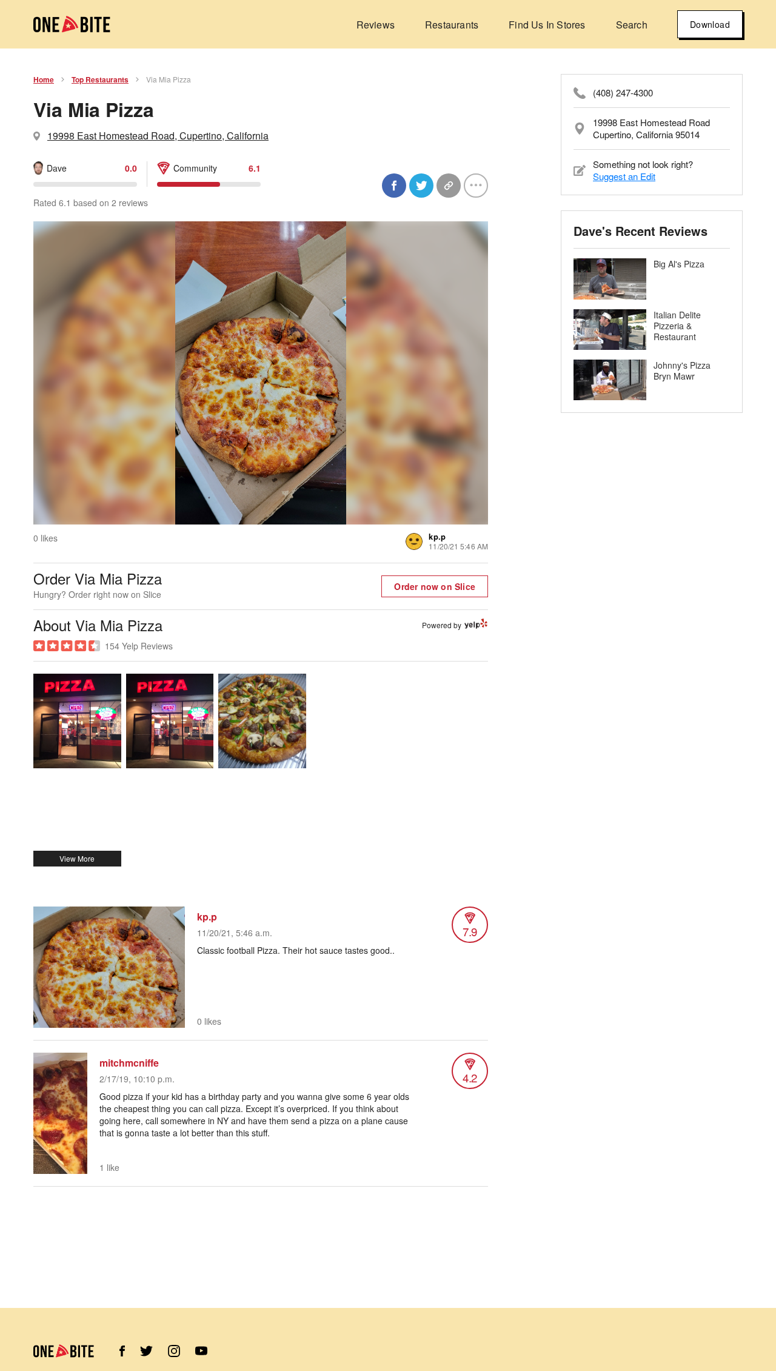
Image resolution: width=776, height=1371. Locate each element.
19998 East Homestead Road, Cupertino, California (158, 135)
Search (631, 24)
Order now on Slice (434, 586)
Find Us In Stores (547, 24)
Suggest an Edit (624, 176)
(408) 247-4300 (623, 93)
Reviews (375, 24)
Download (710, 24)
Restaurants (451, 24)
